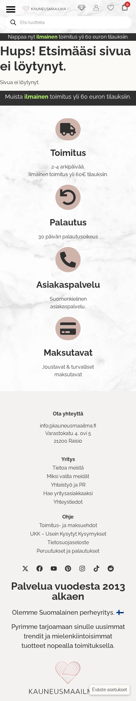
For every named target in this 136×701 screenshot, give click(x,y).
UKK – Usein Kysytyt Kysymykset (68, 534)
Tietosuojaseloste (68, 542)
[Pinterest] (68, 568)
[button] (110, 690)
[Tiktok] (96, 568)
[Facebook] (39, 568)
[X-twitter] (25, 568)
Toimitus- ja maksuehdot (68, 525)
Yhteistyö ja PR (68, 485)
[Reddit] (110, 568)
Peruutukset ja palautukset (68, 551)
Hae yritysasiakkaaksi (68, 493)
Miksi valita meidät (68, 476)
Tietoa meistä (68, 468)
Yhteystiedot (68, 502)
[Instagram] (82, 568)
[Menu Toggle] (11, 9)
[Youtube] (53, 568)
